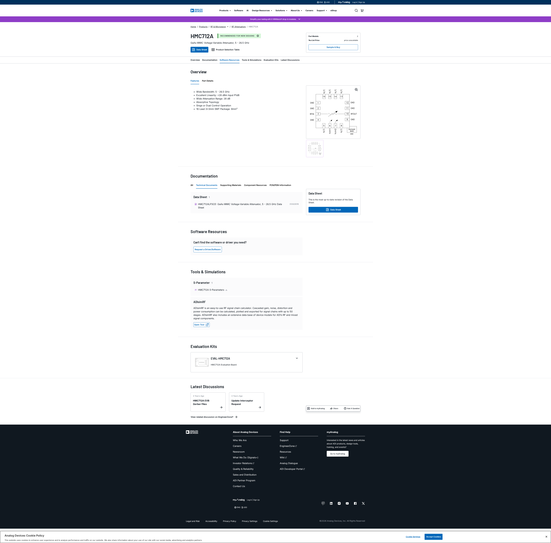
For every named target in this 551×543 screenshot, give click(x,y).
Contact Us (239, 486)
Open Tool (199, 324)
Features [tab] (195, 81)
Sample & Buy (333, 47)
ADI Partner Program (244, 480)
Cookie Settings (270, 521)
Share (335, 408)
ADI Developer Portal (291, 468)
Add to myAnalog (318, 408)
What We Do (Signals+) (245, 457)
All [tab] (192, 185)
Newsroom (239, 451)
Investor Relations (242, 463)
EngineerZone (287, 446)
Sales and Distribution (244, 474)
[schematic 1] (314, 148)
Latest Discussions (290, 60)
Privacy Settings (249, 521)
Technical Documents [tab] (206, 185)
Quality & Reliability (243, 468)
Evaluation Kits (271, 60)
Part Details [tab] (207, 81)
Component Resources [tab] (255, 185)
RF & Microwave (218, 26)
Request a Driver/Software (208, 249)
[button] (228, 27)
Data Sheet (201, 49)
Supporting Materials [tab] (230, 185)
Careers (237, 446)
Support (284, 440)
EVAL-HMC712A (220, 358)
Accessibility (211, 521)
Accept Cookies (433, 536)
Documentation (209, 60)
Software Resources (229, 60)
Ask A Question (353, 408)
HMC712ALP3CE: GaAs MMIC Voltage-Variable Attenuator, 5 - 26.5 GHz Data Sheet (240, 206)
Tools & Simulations (251, 60)
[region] (275, 537)
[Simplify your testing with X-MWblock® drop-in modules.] (275, 19)
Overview (195, 60)
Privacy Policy (229, 521)
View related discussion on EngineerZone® (212, 417)
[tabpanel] (247, 100)
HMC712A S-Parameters (211, 289)
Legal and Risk (193, 521)
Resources (285, 451)
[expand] (297, 358)
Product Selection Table (227, 49)
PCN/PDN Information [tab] (280, 185)
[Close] (546, 537)
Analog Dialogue (289, 463)
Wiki (282, 457)
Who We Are (240, 440)
